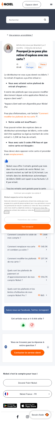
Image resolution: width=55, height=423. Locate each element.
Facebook (25, 309)
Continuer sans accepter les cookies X (27, 193)
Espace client (31, 4)
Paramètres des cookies (27, 220)
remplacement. (16, 154)
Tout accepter (27, 227)
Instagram (43, 309)
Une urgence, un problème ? (21, 35)
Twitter (34, 309)
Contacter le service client (27, 352)
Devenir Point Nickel (27, 382)
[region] (27, 211)
